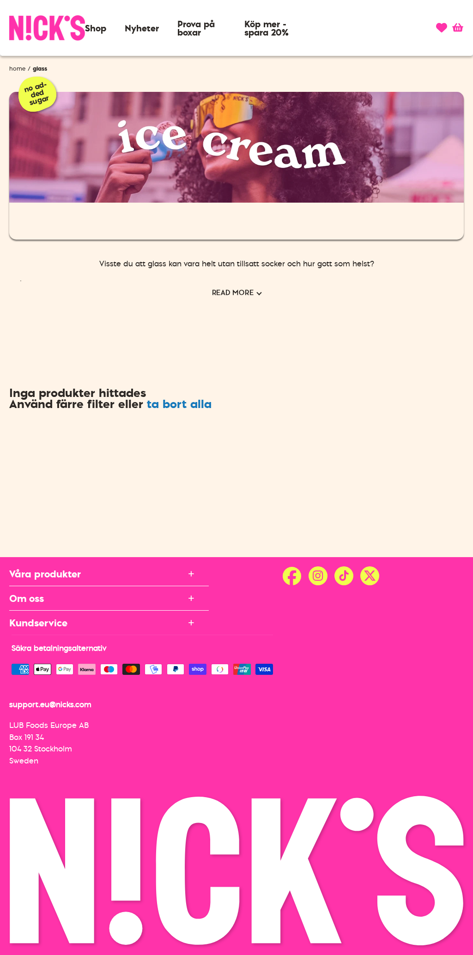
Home (17, 68)
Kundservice (38, 623)
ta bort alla (179, 404)
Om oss (26, 598)
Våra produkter (45, 574)
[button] (95, 28)
